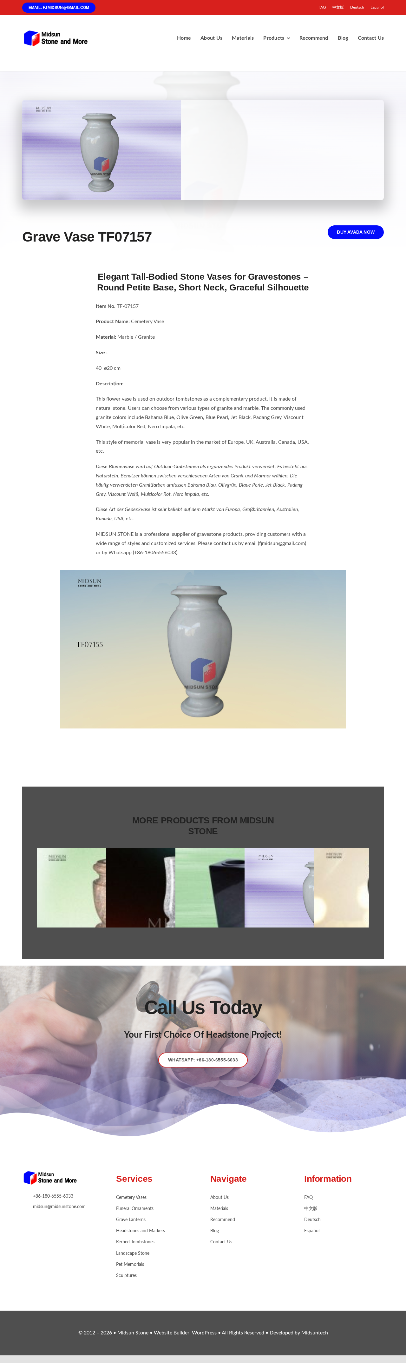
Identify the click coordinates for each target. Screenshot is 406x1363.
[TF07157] (203, 572)
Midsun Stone (133, 1332)
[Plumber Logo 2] (60, 32)
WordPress (204, 1332)
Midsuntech (314, 1332)
